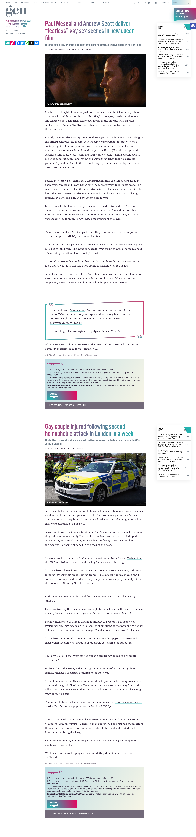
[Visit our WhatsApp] (135, 2)
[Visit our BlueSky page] (149, 2)
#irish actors (69, 405)
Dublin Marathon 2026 (48, 3)
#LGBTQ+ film (81, 405)
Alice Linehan (86, 49)
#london (73, 814)
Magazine (24, 3)
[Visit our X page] (138, 2)
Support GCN (76, 3)
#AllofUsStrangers (61, 314)
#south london (84, 814)
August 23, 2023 (111, 331)
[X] (31, 43)
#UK (93, 814)
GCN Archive (64, 3)
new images (70, 278)
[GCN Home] (16, 11)
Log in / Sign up (165, 3)
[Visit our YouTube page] (155, 2)
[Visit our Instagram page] (142, 2)
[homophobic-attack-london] (95, 479)
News (15, 3)
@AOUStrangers (110, 318)
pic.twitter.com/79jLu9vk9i (66, 323)
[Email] (7, 43)
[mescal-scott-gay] (95, 80)
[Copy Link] (12, 43)
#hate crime (52, 814)
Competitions (89, 3)
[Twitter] (22, 43)
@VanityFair (77, 310)
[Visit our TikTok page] (145, 2)
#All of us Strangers (55, 405)
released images (112, 740)
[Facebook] (17, 43)
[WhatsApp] (26, 43)
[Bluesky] (36, 43)
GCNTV (34, 3)
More (105, 3)
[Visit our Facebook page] (152, 2)
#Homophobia (63, 814)
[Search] (187, 2)
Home (8, 3)
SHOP (99, 3)
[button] (193, 26)
